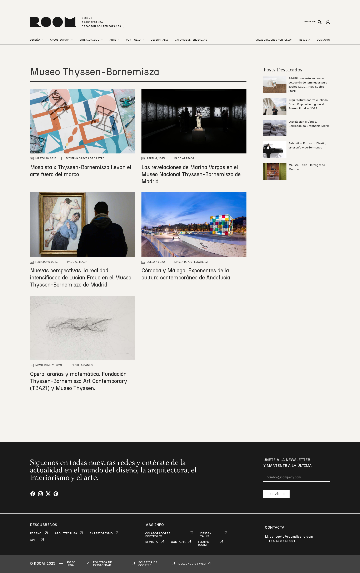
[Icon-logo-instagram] (40, 494)
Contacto (323, 40)
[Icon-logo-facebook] (33, 494)
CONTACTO (178, 542)
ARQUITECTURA (66, 533)
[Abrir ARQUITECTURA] (72, 40)
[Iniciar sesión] (328, 22)
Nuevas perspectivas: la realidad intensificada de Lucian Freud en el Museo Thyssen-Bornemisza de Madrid (80, 278)
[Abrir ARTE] (118, 40)
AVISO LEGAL (70, 564)
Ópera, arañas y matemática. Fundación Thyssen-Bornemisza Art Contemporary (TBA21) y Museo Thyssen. (78, 381)
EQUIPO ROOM (203, 543)
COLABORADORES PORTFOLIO (157, 535)
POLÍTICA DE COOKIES (147, 564)
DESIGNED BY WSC (192, 563)
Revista (304, 40)
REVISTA (151, 542)
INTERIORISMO (101, 533)
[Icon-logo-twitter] (48, 494)
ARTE (34, 540)
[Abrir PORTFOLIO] (143, 40)
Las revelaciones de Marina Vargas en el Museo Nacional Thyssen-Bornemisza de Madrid (191, 174)
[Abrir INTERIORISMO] (102, 40)
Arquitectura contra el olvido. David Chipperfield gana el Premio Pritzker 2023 (308, 104)
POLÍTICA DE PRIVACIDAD (102, 564)
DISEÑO (35, 533)
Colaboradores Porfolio (273, 40)
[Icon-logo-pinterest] (56, 494)
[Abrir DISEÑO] (42, 40)
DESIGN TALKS (205, 535)
